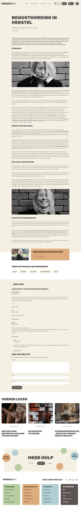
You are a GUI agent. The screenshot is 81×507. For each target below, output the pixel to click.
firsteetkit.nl (31, 463)
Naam (13, 375)
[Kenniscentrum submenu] (38, 3)
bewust (14, 271)
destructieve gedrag (16, 58)
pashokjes (24, 100)
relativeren (14, 115)
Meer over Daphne (38, 256)
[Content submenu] (45, 3)
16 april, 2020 (15, 293)
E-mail (13, 380)
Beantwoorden (15, 306)
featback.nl (41, 463)
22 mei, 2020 (17, 341)
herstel (56, 271)
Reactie (14, 360)
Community (33, 271)
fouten (42, 151)
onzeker (18, 90)
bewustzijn (23, 271)
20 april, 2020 (15, 324)
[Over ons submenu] (52, 3)
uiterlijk (36, 93)
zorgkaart (50, 463)
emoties (39, 55)
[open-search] (77, 3)
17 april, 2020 (15, 311)
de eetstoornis (18, 176)
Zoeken (50, 7)
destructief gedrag (45, 271)
